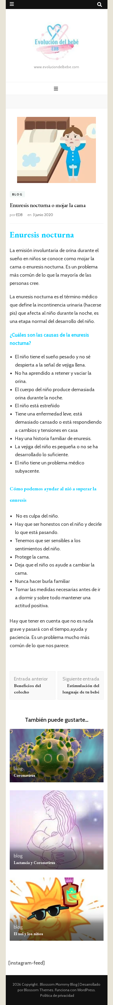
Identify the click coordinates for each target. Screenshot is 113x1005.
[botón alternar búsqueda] (99, 4)
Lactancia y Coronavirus (34, 862)
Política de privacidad (57, 995)
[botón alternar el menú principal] (56, 88)
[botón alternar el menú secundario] (12, 4)
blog (17, 194)
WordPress (86, 990)
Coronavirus (24, 775)
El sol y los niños (28, 933)
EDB (19, 214)
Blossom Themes (38, 990)
